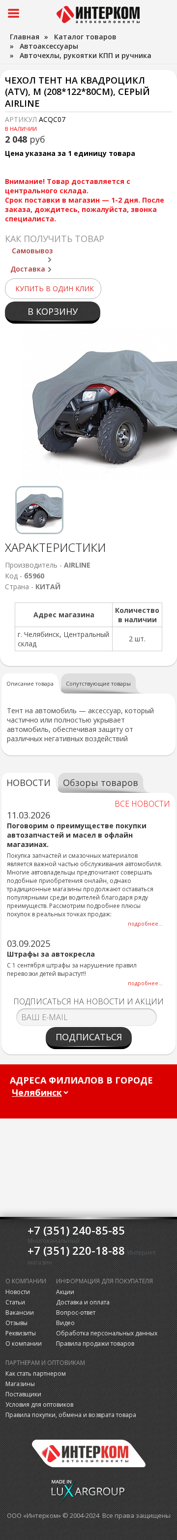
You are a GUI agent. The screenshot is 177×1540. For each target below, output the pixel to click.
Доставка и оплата (83, 1302)
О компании (23, 1343)
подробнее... (145, 923)
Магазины (20, 1384)
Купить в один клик (54, 288)
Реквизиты (20, 1333)
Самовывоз (32, 250)
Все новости (142, 803)
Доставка (27, 268)
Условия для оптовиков (39, 1404)
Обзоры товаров (100, 782)
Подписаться (89, 1037)
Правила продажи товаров (95, 1343)
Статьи (15, 1302)
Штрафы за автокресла (51, 954)
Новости (17, 1292)
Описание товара (30, 683)
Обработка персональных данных (106, 1333)
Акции (65, 1292)
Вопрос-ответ (75, 1312)
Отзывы (16, 1323)
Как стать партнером (35, 1373)
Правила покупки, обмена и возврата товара (70, 1415)
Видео (65, 1323)
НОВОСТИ (28, 782)
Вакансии (19, 1312)
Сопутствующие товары (98, 683)
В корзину (53, 311)
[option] (39, 510)
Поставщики (23, 1394)
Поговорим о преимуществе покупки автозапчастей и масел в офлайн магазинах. (77, 835)
